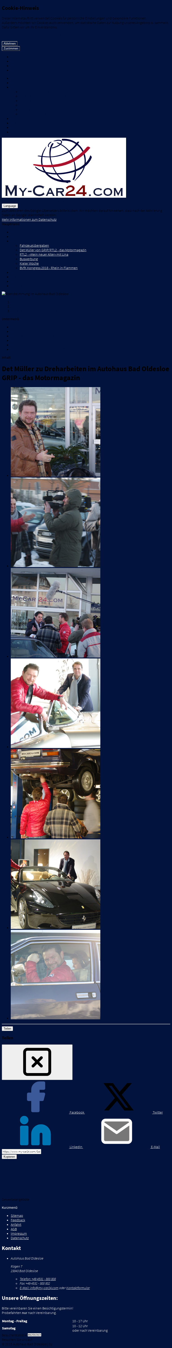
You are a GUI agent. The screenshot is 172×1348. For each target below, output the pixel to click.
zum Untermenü (22, 65)
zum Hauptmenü (23, 61)
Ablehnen (10, 43)
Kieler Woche (29, 109)
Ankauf (16, 123)
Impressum (19, 1233)
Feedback (18, 1220)
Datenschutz (20, 1238)
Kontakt (16, 132)
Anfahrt (16, 1224)
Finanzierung (20, 127)
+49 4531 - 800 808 (38, 1279)
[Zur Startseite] (64, 196)
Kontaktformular (78, 1288)
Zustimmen (11, 48)
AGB (14, 1229)
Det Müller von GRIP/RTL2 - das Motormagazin (53, 96)
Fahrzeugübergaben (34, 91)
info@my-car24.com (17, 201)
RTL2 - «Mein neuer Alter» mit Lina (44, 100)
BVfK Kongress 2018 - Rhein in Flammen (49, 114)
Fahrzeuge (18, 82)
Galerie (16, 87)
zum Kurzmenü (21, 70)
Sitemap (17, 1215)
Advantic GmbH (64, 1344)
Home (15, 78)
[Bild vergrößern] (90, 432)
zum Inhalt (18, 56)
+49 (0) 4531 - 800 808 (48, 201)
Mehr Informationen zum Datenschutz (29, 219)
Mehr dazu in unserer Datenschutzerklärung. (35, 35)
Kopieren (9, 1156)
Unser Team (19, 118)
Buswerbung (29, 105)
